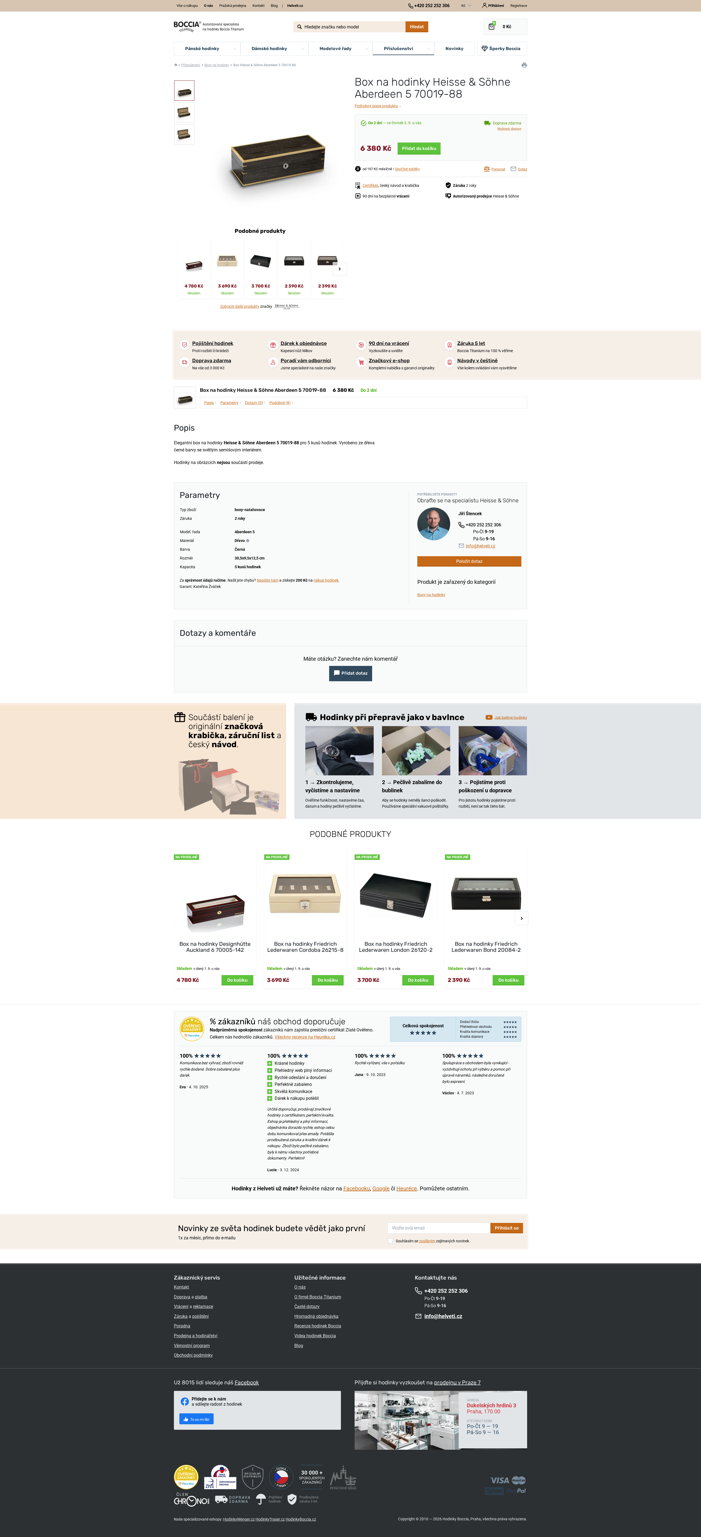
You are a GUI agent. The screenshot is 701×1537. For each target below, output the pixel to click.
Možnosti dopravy (509, 128)
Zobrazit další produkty (239, 306)
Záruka (181, 1316)
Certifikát (370, 185)
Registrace (518, 6)
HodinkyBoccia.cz (301, 1519)
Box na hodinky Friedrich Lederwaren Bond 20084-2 (486, 947)
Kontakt (258, 6)
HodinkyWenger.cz (239, 1519)
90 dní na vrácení (389, 343)
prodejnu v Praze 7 (457, 1382)
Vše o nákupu (187, 6)
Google (381, 1188)
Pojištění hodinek (212, 343)
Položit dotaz (469, 561)
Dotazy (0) (255, 402)
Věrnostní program (192, 1345)
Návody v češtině (477, 361)
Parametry (230, 402)
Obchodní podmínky (193, 1355)
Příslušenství (190, 65)
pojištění (200, 1316)
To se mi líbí (199, 1419)
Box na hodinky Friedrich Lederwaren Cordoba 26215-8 (305, 947)
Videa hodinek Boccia (315, 1335)
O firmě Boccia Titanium (317, 1297)
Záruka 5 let (471, 343)
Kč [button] (463, 6)
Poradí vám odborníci (306, 361)
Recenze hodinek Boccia (317, 1326)
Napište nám (267, 580)
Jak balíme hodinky (511, 717)
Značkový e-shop (389, 361)
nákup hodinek (326, 580)
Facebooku (356, 1188)
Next (339, 269)
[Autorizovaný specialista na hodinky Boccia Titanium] (187, 26)
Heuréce (407, 1188)
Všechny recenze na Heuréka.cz (305, 1037)
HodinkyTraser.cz (270, 1519)
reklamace (203, 1306)
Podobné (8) (281, 402)
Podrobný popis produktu (378, 106)
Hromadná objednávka (316, 1316)
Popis (210, 402)
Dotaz (522, 169)
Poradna (182, 1326)
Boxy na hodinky (217, 65)
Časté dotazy (307, 1306)
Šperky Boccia (504, 48)
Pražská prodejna (232, 6)
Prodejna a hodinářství (195, 1335)
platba (201, 1297)
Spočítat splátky (407, 169)
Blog (274, 6)
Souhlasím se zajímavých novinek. (433, 1241)
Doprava (182, 1297)
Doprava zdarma (211, 361)
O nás (300, 1287)
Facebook (247, 1382)
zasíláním (427, 1241)
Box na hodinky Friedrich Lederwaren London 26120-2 (396, 947)
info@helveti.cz (480, 546)
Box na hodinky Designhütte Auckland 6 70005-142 (215, 947)
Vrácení (181, 1306)
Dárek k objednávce (304, 343)
